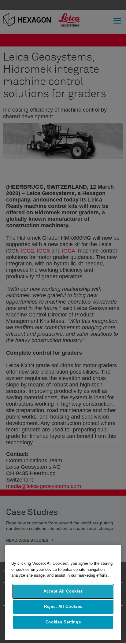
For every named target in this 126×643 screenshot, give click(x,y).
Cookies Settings (63, 622)
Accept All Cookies (63, 591)
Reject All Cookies (63, 606)
